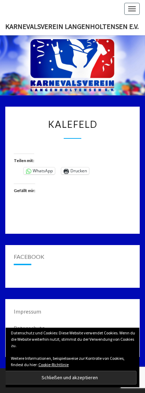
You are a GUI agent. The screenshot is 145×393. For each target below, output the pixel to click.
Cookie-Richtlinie (53, 364)
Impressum (27, 311)
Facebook (29, 256)
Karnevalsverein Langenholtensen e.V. (72, 26)
